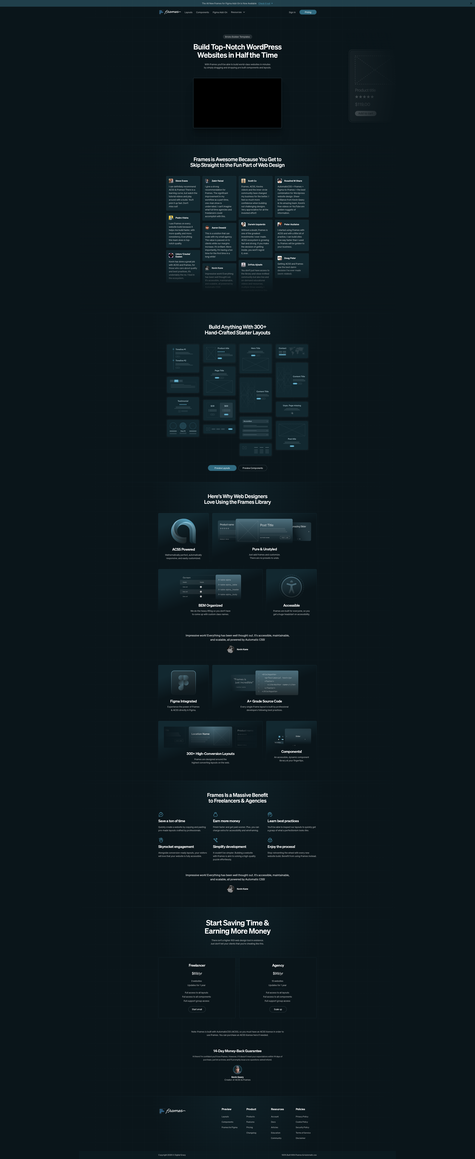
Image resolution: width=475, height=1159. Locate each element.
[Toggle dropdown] (244, 12)
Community (276, 1138)
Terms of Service (303, 1132)
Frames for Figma (230, 1127)
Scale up (278, 1009)
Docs (273, 1122)
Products (250, 1116)
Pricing (308, 12)
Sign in (292, 12)
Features (250, 1122)
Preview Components (253, 468)
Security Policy (302, 1127)
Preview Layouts (222, 468)
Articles (274, 1127)
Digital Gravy (180, 1155)
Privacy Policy (302, 1116)
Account (275, 1116)
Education (275, 1132)
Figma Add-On (220, 12)
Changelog (251, 1132)
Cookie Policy (302, 1122)
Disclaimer (300, 1138)
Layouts (188, 12)
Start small (197, 1009)
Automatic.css (310, 1155)
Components (202, 12)
